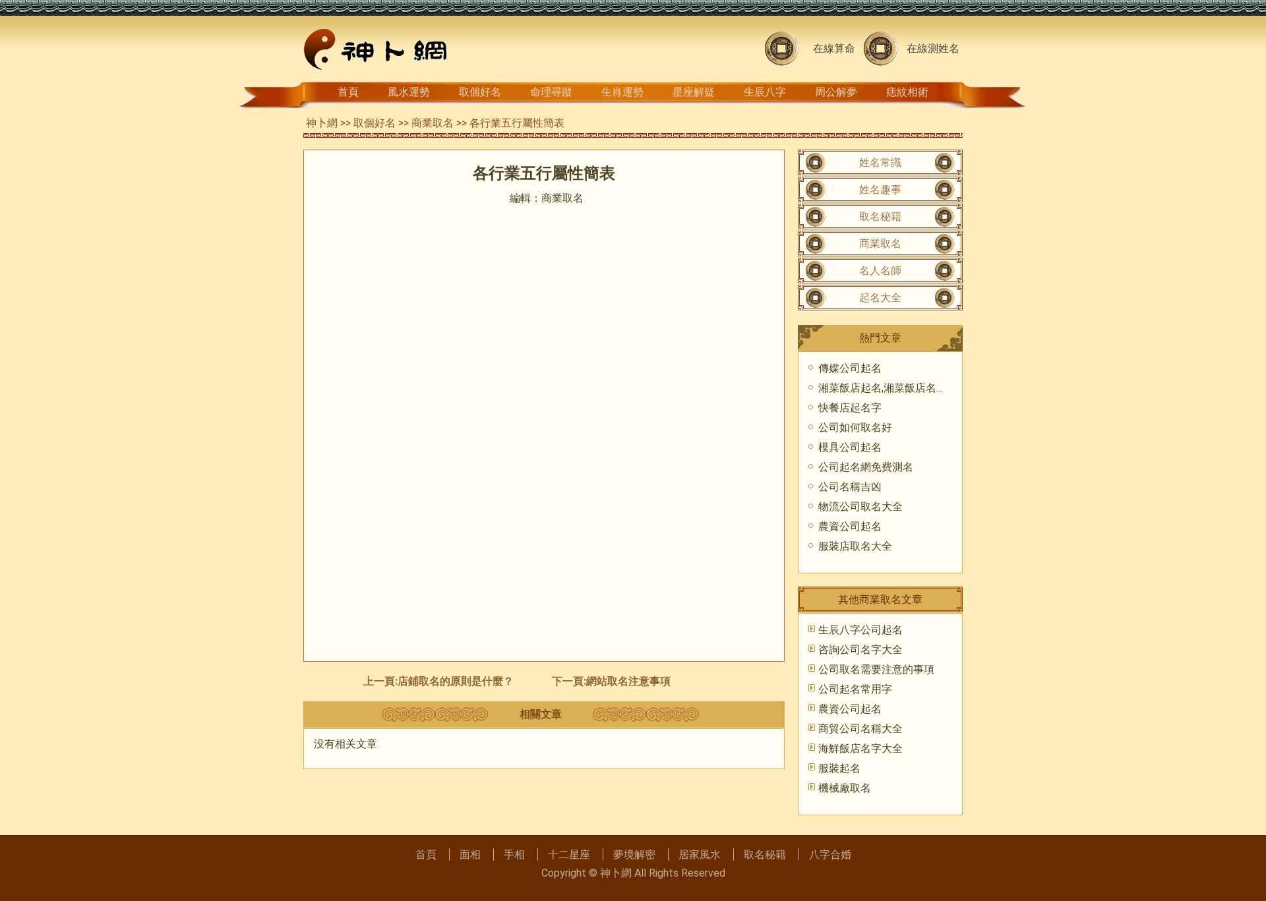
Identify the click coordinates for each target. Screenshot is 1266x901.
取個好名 (480, 92)
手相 (514, 854)
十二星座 (569, 854)
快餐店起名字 (850, 407)
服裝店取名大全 (855, 546)
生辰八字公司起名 (860, 630)
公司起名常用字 (855, 689)
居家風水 (699, 854)
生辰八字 (765, 92)
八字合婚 (830, 854)
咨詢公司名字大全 (860, 649)
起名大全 (880, 297)
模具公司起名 (850, 447)
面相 (470, 854)
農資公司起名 (850, 526)
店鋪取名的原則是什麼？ (456, 681)
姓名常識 (880, 162)
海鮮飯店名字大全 (860, 748)
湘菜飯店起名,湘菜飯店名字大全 (893, 388)
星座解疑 (694, 92)
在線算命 (834, 48)
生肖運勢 (622, 92)
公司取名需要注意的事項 (876, 669)
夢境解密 (634, 854)
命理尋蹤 (551, 92)
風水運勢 (409, 92)
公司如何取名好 (855, 427)
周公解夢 (836, 92)
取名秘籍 (880, 216)
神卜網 (322, 123)
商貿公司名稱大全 (860, 728)
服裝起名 (839, 768)
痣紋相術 (907, 92)
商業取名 (432, 123)
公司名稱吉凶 (850, 486)
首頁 (348, 92)
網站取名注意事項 (628, 681)
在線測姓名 (933, 48)
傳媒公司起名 (850, 368)
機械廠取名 (844, 788)
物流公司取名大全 (860, 506)
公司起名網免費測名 (865, 467)
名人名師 (880, 270)
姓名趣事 (880, 189)
